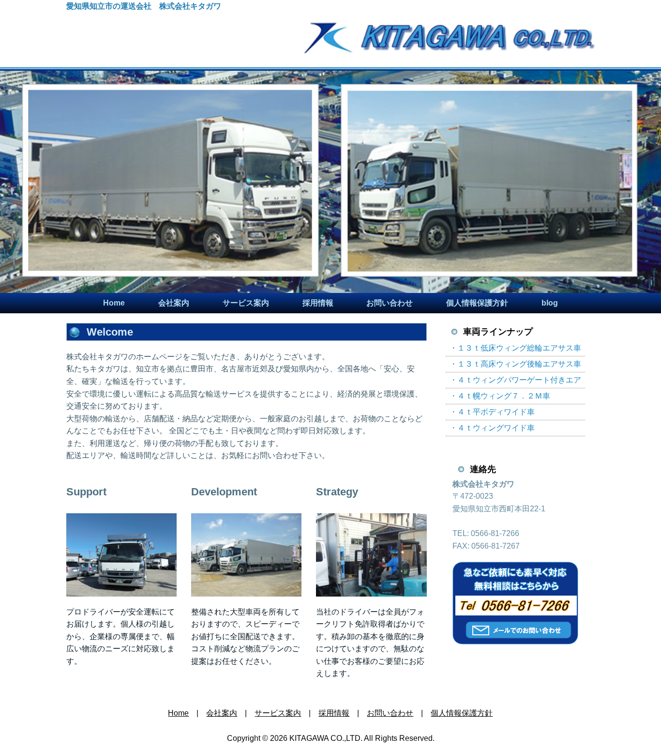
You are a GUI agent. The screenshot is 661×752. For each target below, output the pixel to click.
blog (549, 303)
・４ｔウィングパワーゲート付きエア (515, 380)
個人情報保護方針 (477, 303)
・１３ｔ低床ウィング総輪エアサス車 (515, 348)
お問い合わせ (389, 303)
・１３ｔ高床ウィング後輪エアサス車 (515, 364)
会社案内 (173, 303)
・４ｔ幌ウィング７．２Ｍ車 (500, 396)
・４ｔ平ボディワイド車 (492, 412)
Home (114, 303)
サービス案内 (246, 303)
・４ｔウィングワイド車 (492, 428)
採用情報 (317, 303)
